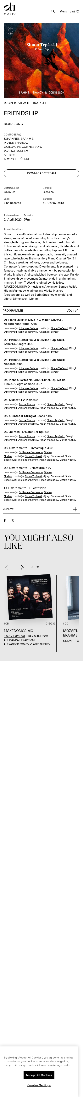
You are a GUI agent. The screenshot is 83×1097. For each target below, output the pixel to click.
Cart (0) (74, 11)
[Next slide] (20, 567)
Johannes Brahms (18, 138)
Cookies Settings (39, 1085)
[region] (39, 1071)
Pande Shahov (15, 142)
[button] (41, 509)
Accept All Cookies (39, 1075)
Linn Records (12, 202)
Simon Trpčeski (16, 158)
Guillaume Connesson (22, 146)
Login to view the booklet (25, 102)
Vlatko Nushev (16, 150)
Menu (63, 11)
